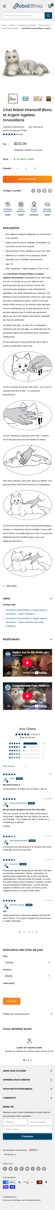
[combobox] (24, 15)
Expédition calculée (23, 150)
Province (7, 969)
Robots (12, 25)
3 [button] (28, 932)
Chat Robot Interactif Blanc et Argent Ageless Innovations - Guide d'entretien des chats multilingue (26, 622)
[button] (53, 98)
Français (9, 1155)
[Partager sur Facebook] (33, 191)
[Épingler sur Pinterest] (39, 191)
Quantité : (7, 168)
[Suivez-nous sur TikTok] (33, 1169)
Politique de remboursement (16, 1014)
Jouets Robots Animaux (9, 28)
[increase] (35, 168)
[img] (9, 774)
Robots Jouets (44, 25)
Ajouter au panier (28, 179)
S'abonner (27, 1136)
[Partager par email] (50, 191)
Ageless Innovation (13, 127)
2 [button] (24, 932)
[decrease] (17, 168)
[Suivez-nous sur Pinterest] (22, 1169)
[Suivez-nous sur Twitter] (11, 1169)
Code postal (8, 983)
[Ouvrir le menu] (4, 6)
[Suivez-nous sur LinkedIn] (38, 1169)
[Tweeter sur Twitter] (44, 191)
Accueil (4, 25)
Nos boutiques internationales (15, 1150)
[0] (49, 6)
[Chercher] (48, 15)
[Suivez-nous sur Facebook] (5, 1169)
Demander (34, 215)
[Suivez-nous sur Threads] (44, 1169)
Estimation (11, 1001)
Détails (8, 215)
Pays (5, 956)
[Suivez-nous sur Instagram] (16, 1169)
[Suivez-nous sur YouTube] (27, 1169)
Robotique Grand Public (26, 25)
